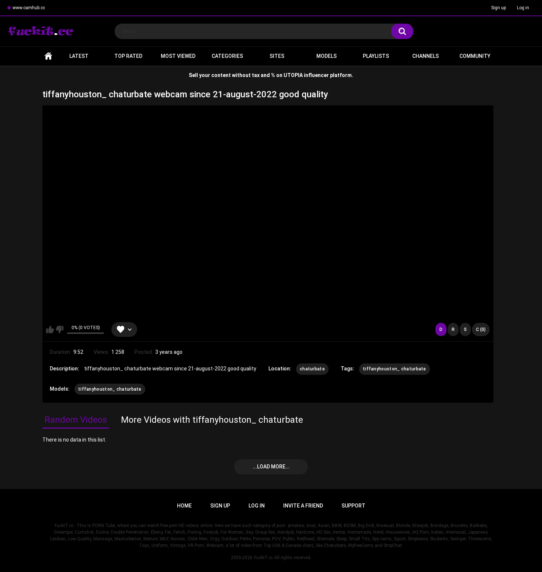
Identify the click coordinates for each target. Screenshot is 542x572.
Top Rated (128, 56)
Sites (277, 56)
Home (48, 56)
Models (326, 56)
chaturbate (312, 369)
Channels (425, 56)
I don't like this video (59, 329)
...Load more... (271, 467)
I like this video (50, 329)
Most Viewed (178, 56)
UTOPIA (293, 75)
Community (474, 56)
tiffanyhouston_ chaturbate (394, 369)
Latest (78, 56)
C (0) (481, 329)
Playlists (376, 56)
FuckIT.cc (263, 557)
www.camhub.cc (29, 7)
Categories (227, 56)
